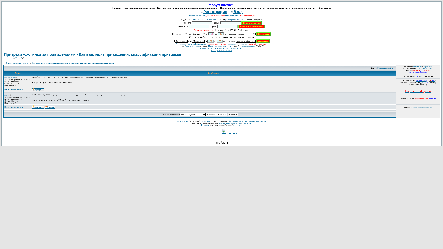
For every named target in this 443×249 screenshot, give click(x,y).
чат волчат (196, 20)
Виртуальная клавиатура (230, 123)
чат (421, 76)
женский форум (425, 68)
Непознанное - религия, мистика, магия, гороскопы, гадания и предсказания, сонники (73, 63)
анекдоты (417, 66)
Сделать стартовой (196, 16)
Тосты (239, 48)
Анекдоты (212, 48)
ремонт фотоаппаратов (421, 107)
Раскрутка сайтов (385, 68)
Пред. (17, 58)
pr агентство (182, 121)
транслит (247, 123)
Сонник (203, 48)
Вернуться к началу (13, 89)
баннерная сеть (236, 121)
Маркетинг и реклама (217, 46)
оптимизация (206, 121)
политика (428, 66)
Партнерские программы (255, 121)
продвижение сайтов (237, 44)
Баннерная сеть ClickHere (221, 51)
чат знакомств (210, 20)
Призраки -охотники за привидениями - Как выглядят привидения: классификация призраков (93, 54)
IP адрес (205, 125)
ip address (237, 125)
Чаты (230, 46)
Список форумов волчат (17, 63)
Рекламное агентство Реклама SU (191, 44)
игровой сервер (248, 46)
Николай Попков (232, 16)
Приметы (221, 48)
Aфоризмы (231, 48)
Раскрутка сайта (192, 46)
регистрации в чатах (234, 20)
